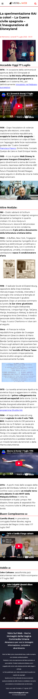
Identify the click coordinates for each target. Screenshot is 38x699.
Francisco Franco (8, 148)
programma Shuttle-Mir (11, 410)
